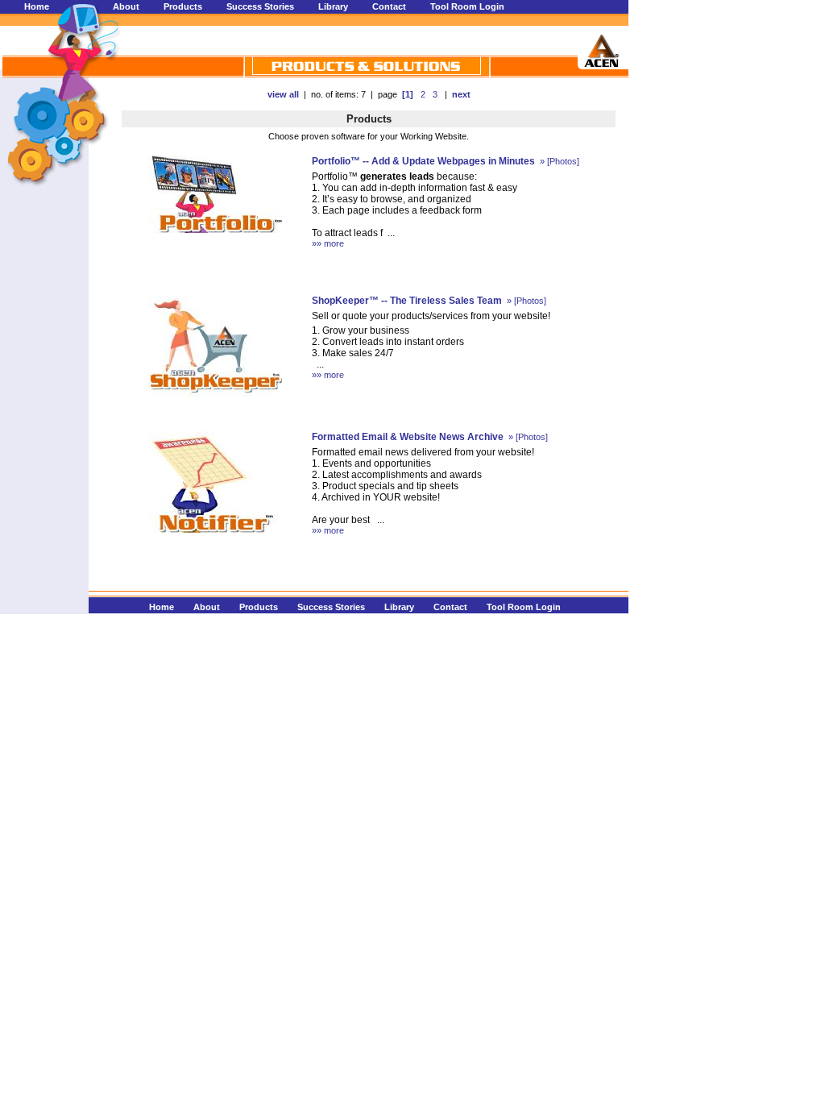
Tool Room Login (467, 6)
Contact (389, 6)
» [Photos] (558, 161)
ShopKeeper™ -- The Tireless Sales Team (407, 300)
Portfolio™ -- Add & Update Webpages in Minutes (423, 161)
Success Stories (260, 6)
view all (283, 94)
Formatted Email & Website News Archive (408, 436)
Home (36, 6)
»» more (328, 243)
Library (333, 6)
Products (183, 6)
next (461, 94)
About (126, 6)
